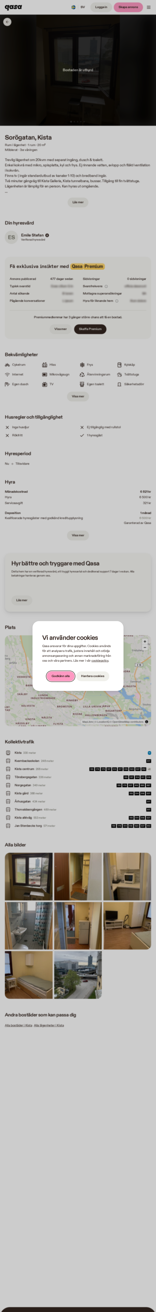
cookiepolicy (99, 661)
